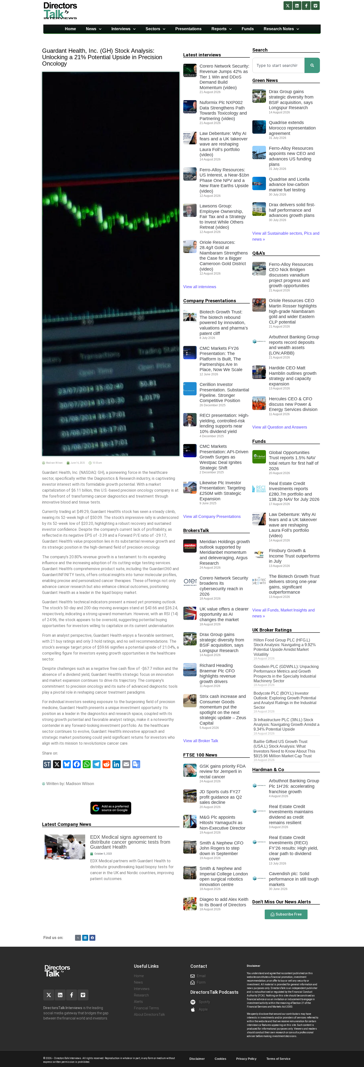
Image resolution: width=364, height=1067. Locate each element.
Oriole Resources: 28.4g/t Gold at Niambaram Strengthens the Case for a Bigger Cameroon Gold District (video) (224, 256)
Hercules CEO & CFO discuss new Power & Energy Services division (293, 404)
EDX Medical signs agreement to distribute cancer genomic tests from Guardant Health (130, 842)
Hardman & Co (268, 769)
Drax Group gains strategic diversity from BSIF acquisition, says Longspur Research (222, 642)
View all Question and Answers (279, 427)
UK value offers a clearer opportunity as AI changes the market (224, 614)
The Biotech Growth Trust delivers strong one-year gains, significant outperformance (294, 584)
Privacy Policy (246, 1059)
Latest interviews (202, 55)
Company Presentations (209, 301)
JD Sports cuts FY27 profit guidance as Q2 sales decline (221, 797)
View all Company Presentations (212, 516)
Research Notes (279, 29)
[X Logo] (78, 938)
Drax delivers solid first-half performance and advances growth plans (292, 210)
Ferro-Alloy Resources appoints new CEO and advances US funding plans (292, 156)
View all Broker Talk (200, 741)
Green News (265, 80)
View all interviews (200, 287)
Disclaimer (197, 1059)
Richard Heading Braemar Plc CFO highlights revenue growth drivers (218, 673)
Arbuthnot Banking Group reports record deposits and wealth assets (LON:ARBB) (294, 345)
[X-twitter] (288, 5)
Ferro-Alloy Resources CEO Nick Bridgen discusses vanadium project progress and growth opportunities (291, 275)
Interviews (120, 29)
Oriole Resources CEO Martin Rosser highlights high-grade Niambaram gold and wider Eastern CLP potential (293, 311)
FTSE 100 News (200, 755)
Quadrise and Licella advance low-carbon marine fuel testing (289, 184)
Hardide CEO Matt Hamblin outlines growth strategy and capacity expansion (292, 375)
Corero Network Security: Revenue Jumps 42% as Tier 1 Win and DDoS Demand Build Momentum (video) (224, 77)
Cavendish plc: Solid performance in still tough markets (294, 879)
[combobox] (278, 65)
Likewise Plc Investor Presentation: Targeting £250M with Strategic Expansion (222, 490)
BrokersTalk (196, 530)
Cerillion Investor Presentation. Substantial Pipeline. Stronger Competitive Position (224, 392)
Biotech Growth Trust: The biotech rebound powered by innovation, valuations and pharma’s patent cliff (224, 322)
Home (70, 29)
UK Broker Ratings (272, 630)
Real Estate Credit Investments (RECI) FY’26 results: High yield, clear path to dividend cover (293, 848)
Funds (248, 29)
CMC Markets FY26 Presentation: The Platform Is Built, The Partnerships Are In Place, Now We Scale (221, 359)
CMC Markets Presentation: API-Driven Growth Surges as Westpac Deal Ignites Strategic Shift (224, 457)
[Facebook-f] (306, 5)
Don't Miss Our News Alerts (281, 902)
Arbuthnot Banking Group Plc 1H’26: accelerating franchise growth (294, 786)
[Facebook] (92, 938)
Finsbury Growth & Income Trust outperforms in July (294, 556)
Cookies (220, 1059)
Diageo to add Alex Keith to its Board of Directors (224, 902)
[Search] (312, 65)
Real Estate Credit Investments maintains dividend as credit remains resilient (291, 814)
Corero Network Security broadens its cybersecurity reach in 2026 (224, 586)
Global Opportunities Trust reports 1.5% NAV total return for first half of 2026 (293, 460)
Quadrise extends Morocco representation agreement (292, 128)
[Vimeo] (315, 5)
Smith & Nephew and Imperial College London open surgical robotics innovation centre (224, 876)
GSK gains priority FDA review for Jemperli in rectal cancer (222, 771)
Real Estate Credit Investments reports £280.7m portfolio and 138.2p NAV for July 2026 (294, 491)
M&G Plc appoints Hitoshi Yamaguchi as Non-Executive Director (222, 822)
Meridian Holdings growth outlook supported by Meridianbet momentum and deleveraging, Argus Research (225, 552)
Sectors (153, 29)
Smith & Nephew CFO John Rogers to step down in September (221, 848)
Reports (219, 29)
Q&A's (258, 253)
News (91, 29)
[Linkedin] (297, 5)
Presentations (188, 29)
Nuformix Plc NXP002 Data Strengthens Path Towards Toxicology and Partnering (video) (223, 110)
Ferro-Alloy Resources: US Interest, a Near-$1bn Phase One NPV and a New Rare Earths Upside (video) (224, 180)
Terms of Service (278, 1059)
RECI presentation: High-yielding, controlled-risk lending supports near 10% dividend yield (224, 423)
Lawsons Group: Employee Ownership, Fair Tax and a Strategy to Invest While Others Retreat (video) (223, 216)
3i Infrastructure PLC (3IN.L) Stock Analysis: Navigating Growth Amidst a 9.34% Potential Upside (286, 724)
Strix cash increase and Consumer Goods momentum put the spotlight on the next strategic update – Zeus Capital (223, 710)
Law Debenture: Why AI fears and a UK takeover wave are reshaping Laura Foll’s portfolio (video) (224, 144)
